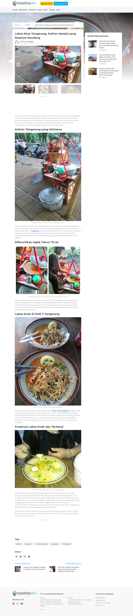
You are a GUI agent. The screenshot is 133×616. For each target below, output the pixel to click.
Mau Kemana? (60, 4)
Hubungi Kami (100, 600)
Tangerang (35, 231)
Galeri (39, 10)
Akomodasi (32, 10)
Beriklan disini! (46, 4)
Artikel (45, 10)
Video (58, 10)
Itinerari (52, 10)
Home (17, 25)
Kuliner (15, 10)
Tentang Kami (100, 598)
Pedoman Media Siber (103, 603)
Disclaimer (99, 605)
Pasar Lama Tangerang (60, 411)
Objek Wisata (23, 10)
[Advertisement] (50, 106)
